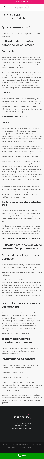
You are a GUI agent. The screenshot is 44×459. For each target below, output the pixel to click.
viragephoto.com (32, 447)
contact (31, 2)
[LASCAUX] (22, 7)
